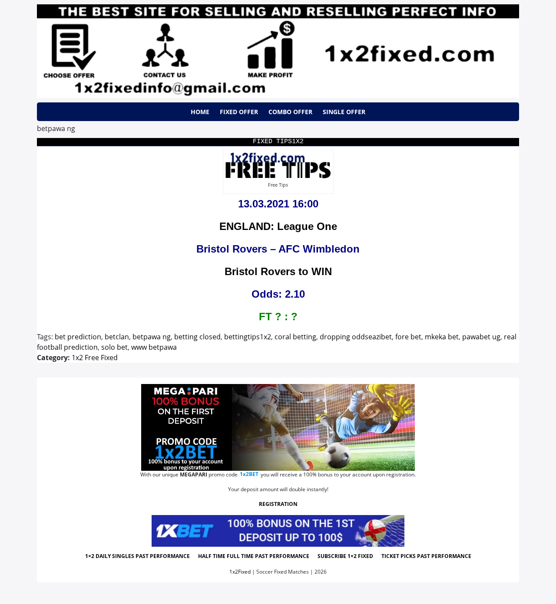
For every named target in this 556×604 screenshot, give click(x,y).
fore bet (408, 336)
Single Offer (344, 112)
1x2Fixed (240, 571)
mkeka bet (442, 336)
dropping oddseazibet (356, 336)
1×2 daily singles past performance (137, 556)
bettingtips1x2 (247, 336)
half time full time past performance (253, 556)
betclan (117, 336)
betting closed (197, 336)
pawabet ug (481, 336)
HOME (200, 112)
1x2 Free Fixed (95, 357)
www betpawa (154, 347)
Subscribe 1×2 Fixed (345, 556)
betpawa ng (151, 336)
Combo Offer (290, 112)
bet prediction (78, 336)
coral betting (295, 336)
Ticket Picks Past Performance (426, 556)
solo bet (114, 347)
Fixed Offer (239, 112)
